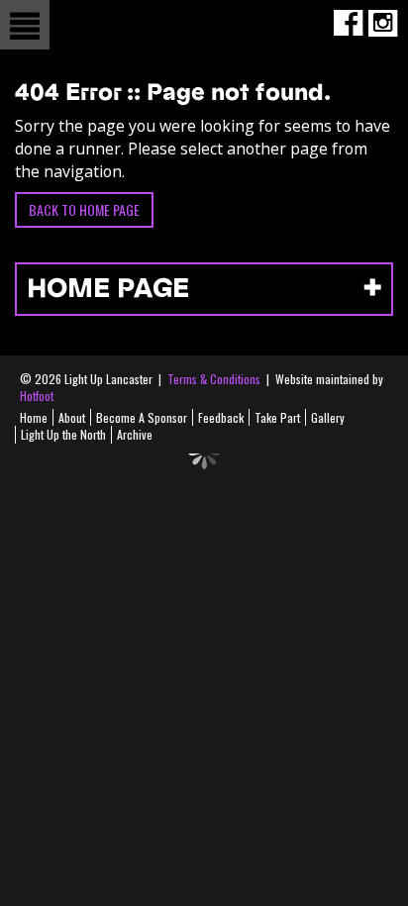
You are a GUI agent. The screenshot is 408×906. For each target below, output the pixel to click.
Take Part (277, 417)
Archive (135, 434)
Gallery (328, 417)
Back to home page (84, 209)
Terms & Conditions (213, 378)
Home (34, 417)
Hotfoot (36, 395)
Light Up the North (63, 434)
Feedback (221, 417)
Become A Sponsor (141, 417)
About (71, 417)
